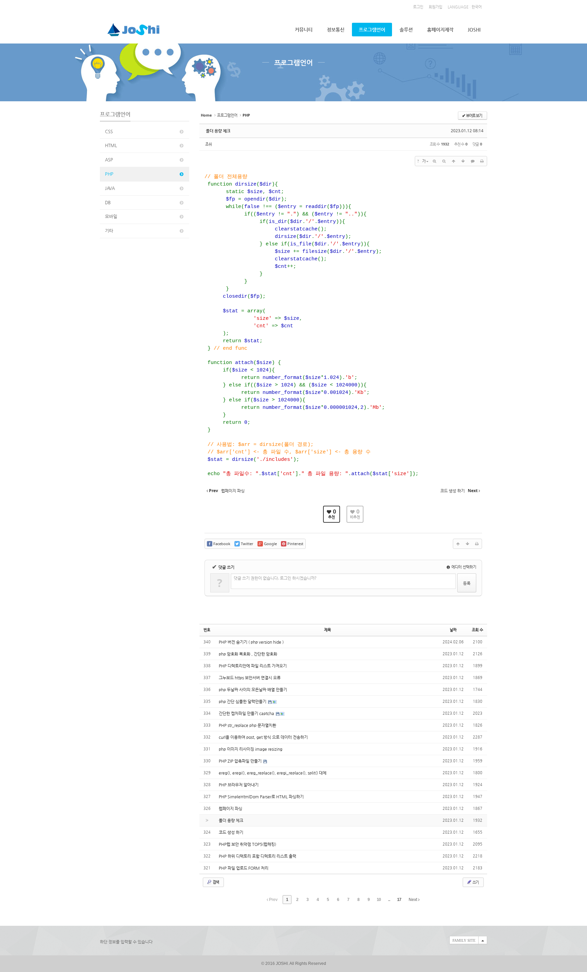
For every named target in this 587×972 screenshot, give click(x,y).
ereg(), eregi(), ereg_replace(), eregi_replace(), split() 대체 (272, 772)
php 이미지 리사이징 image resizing (250, 749)
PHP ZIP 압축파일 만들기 (241, 761)
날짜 (453, 630)
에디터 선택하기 (463, 566)
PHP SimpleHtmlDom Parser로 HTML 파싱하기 (261, 796)
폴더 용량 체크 (218, 130)
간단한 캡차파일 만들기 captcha (247, 713)
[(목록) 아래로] (463, 161)
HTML (111, 145)
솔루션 (406, 29)
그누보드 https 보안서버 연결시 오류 (250, 677)
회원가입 (435, 7)
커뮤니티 (304, 29)
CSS (109, 131)
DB (108, 202)
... (389, 899)
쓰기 (475, 882)
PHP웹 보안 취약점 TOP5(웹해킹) (247, 844)
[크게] (434, 161)
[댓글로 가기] (472, 161)
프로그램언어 (372, 29)
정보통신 (335, 29)
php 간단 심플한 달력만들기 (243, 701)
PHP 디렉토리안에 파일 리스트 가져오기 (253, 665)
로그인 (418, 7)
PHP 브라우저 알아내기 (239, 784)
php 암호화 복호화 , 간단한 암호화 (248, 654)
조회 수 (477, 630)
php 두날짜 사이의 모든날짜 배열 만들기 (253, 689)
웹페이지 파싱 (230, 808)
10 (379, 899)
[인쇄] (482, 161)
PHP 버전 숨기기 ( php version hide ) (251, 642)
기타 (109, 230)
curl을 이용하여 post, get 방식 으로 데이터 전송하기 (263, 737)
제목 (327, 630)
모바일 (111, 216)
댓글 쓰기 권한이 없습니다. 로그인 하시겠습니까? (275, 578)
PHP (109, 173)
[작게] (444, 161)
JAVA (110, 188)
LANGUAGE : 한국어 (465, 7)
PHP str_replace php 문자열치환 (247, 725)
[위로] (453, 161)
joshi (474, 29)
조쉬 (208, 143)
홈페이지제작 (440, 29)
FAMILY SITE (464, 940)
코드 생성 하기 (231, 832)
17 (399, 899)
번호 (206, 630)
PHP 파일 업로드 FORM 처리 (243, 868)
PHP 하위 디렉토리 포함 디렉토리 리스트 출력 (257, 856)
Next (413, 899)
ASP (109, 159)
